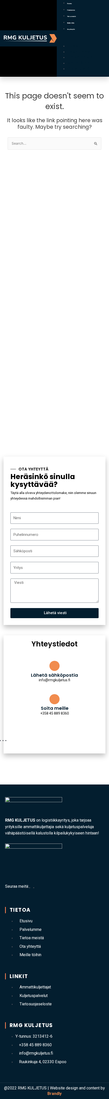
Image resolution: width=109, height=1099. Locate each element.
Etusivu (69, 3)
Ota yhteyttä (71, 29)
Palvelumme (71, 10)
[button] (82, 40)
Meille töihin (70, 23)
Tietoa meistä (71, 16)
